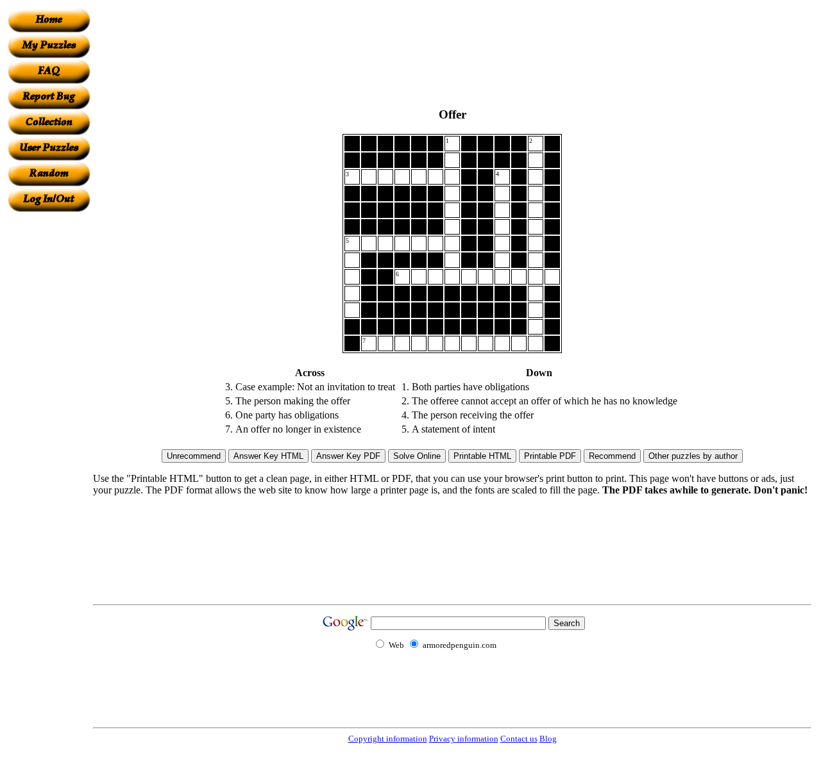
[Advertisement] (48, 404)
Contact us (518, 738)
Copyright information (387, 738)
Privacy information (463, 738)
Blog (548, 738)
